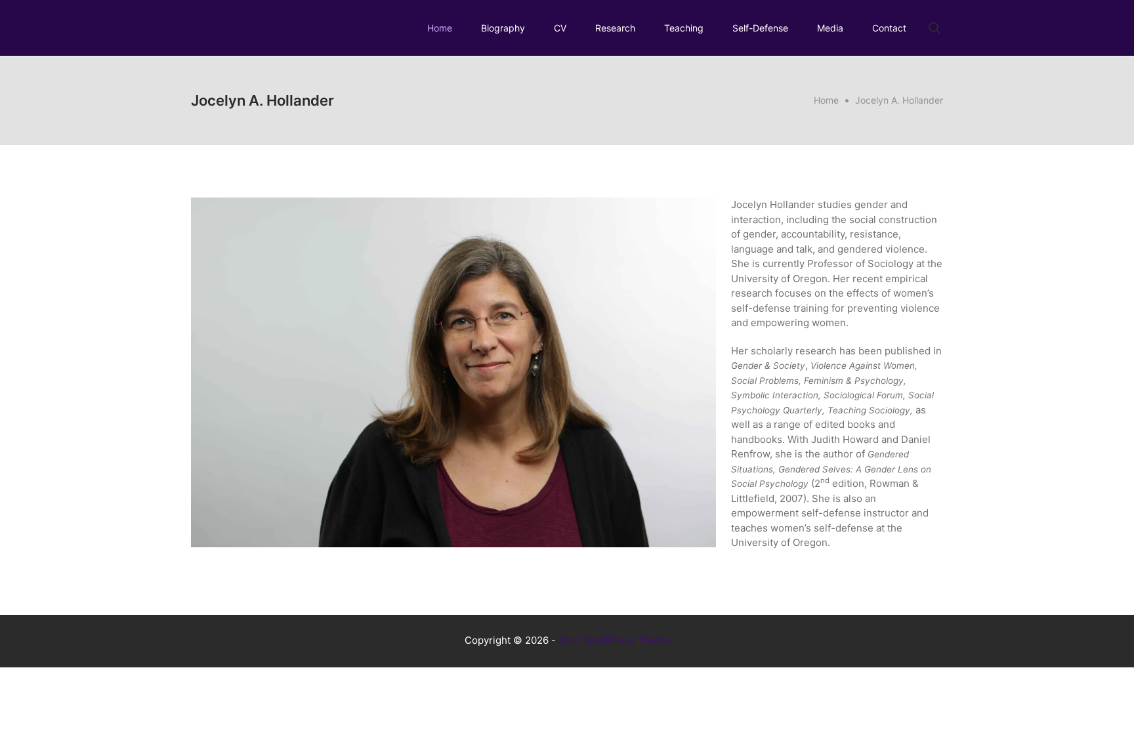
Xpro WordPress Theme (614, 640)
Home (439, 27)
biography (503, 27)
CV (560, 27)
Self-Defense (760, 27)
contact (889, 27)
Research (615, 27)
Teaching (684, 27)
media (830, 27)
